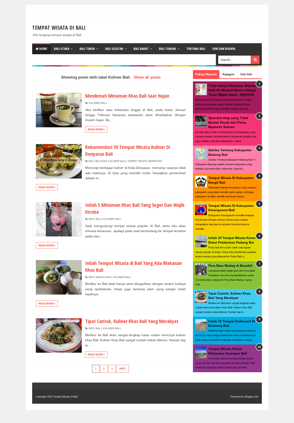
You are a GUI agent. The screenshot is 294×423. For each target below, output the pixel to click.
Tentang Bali (195, 48)
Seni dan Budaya (223, 48)
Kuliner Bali (98, 103)
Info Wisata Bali (100, 277)
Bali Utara (61, 48)
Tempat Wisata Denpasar (144, 161)
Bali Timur (87, 48)
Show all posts (147, 77)
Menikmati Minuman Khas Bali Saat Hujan (127, 95)
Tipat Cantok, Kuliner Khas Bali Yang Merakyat (131, 321)
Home (43, 48)
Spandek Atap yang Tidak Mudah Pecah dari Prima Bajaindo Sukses (228, 122)
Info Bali (95, 219)
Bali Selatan (114, 48)
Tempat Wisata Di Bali (58, 27)
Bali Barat (141, 48)
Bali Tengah (167, 48)
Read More (96, 129)
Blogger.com (251, 396)
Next (122, 368)
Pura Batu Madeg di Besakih (230, 265)
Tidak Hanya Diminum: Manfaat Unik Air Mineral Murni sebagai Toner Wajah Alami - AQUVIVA (232, 90)
